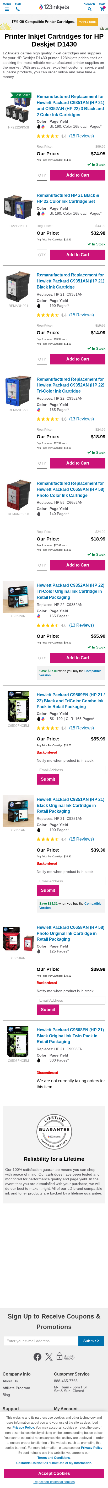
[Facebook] (37, 1360)
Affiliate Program (16, 1388)
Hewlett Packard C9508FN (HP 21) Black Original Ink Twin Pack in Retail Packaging (70, 1036)
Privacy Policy (23, 1427)
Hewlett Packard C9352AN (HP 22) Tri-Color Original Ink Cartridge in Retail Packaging (70, 591)
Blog (6, 1395)
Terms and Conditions (53, 1458)
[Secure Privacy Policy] (66, 1360)
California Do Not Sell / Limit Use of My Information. (54, 1463)
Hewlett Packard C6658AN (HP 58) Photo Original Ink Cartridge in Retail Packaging (70, 933)
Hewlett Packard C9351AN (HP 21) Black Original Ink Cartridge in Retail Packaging (70, 805)
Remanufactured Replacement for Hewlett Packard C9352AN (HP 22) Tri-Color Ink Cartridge (70, 385)
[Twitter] (49, 1360)
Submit (48, 779)
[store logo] (54, 7)
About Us (10, 1381)
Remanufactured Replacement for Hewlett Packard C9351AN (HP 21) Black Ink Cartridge (70, 281)
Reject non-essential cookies (54, 1482)
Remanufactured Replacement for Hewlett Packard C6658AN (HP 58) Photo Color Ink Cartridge (70, 489)
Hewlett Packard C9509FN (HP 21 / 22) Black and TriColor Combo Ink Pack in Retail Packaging (71, 701)
